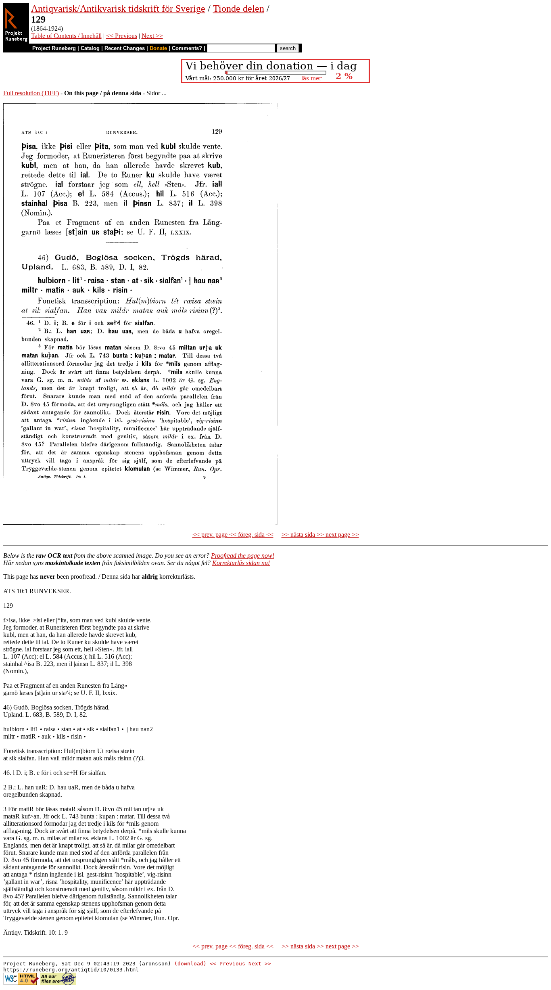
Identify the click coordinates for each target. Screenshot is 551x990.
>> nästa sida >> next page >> (320, 534)
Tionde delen (238, 8)
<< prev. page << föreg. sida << (232, 534)
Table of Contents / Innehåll (66, 35)
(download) (190, 964)
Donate (158, 48)
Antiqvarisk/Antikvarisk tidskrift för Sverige (118, 8)
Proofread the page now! (242, 555)
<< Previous (121, 35)
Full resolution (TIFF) (31, 93)
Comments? (187, 48)
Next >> (152, 35)
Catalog (90, 48)
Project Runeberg (54, 48)
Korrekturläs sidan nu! (241, 562)
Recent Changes (124, 48)
